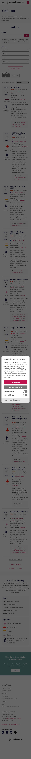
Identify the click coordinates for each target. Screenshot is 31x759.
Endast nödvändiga (15, 387)
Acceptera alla (15, 382)
